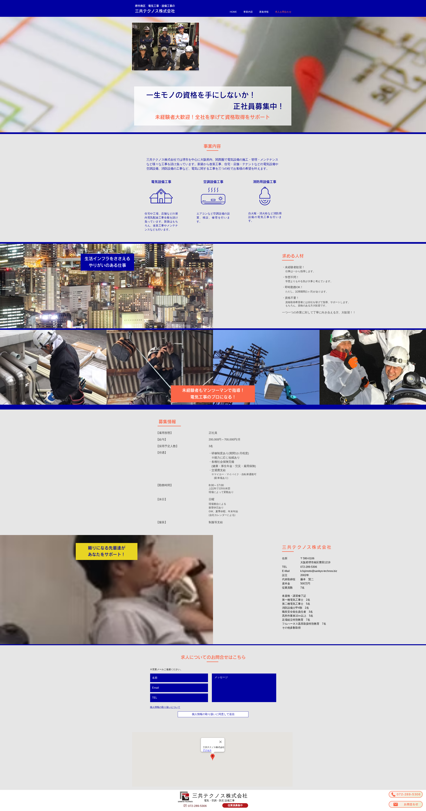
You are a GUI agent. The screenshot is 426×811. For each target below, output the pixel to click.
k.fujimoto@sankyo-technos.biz (318, 571)
